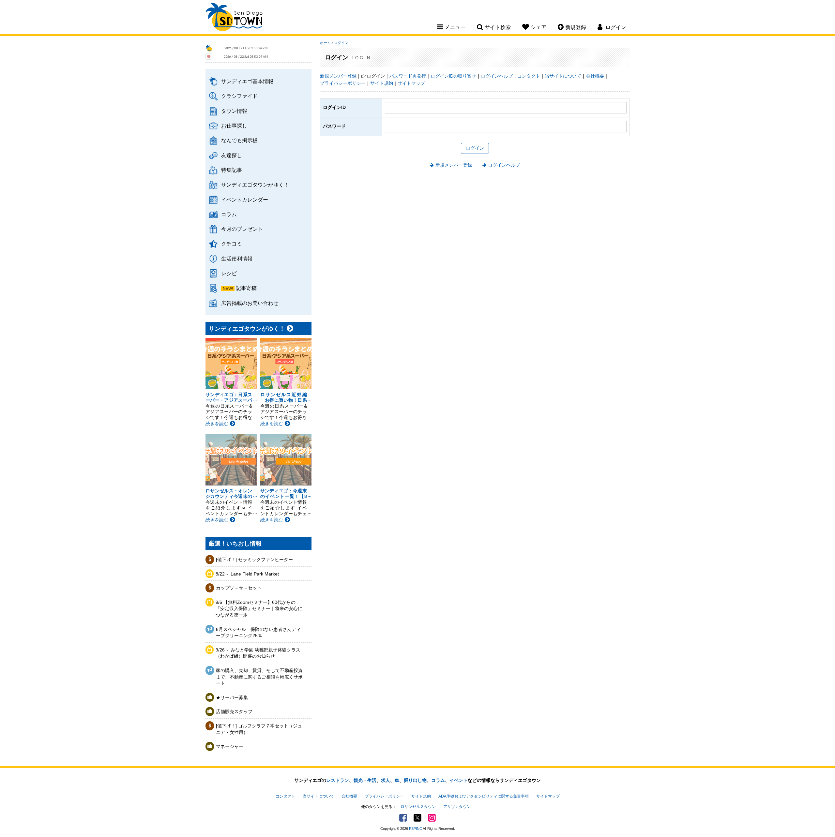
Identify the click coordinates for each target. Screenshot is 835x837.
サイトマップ (411, 83)
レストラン (337, 780)
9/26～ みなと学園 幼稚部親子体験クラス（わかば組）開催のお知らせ (258, 653)
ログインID (334, 107)
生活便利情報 (236, 259)
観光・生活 (365, 780)
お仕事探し (234, 125)
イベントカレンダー (244, 199)
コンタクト (528, 76)
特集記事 (231, 170)
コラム (229, 214)
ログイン (341, 43)
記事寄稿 (246, 288)
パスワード (334, 126)
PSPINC (415, 828)
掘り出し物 (415, 780)
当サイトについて (563, 76)
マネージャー (229, 746)
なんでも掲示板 (239, 140)
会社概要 (595, 76)
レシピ (229, 273)
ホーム (325, 43)
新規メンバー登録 (338, 76)
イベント (458, 780)
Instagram (432, 818)
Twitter (417, 818)
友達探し (231, 155)
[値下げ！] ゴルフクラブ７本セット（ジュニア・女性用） (259, 729)
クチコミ (231, 244)
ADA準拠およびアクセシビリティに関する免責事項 (483, 796)
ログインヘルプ (497, 76)
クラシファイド (239, 96)
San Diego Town (234, 18)
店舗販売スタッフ (234, 711)
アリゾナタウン (457, 806)
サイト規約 (381, 83)
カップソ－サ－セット (239, 587)
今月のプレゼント (242, 229)
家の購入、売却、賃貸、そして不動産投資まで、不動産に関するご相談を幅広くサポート (259, 677)
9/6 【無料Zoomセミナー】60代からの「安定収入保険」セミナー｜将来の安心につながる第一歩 (259, 609)
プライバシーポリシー (343, 83)
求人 (385, 780)
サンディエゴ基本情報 (247, 81)
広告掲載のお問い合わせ (250, 303)
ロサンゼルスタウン (418, 806)
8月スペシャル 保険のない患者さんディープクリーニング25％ (258, 632)
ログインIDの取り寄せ (453, 76)
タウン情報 (234, 111)
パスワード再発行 (407, 76)
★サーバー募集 (232, 697)
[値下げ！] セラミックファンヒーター (254, 559)
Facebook (403, 818)
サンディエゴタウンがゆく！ (255, 184)
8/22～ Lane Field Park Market (247, 573)
